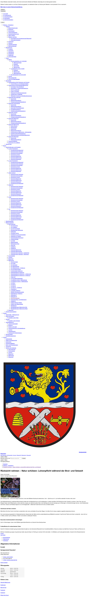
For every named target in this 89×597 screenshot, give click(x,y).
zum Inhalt (5, 13)
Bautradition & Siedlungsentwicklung (19, 88)
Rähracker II (14, 295)
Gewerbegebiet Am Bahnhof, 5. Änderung (20, 275)
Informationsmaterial (15, 40)
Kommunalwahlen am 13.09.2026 (19, 61)
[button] (10, 488)
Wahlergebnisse (17, 73)
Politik (7, 58)
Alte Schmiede (14, 262)
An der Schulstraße (15, 228)
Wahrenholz (11, 260)
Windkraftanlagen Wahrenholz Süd (19, 307)
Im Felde (13, 241)
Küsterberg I (14, 289)
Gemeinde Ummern (12, 112)
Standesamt (11, 52)
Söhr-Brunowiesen (15, 298)
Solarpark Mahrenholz (16, 250)
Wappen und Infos (12, 37)
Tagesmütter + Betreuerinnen (12, 314)
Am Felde (13, 263)
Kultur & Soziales (15, 91)
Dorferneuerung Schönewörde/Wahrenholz (18, 85)
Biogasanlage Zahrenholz (17, 230)
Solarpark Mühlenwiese (16, 251)
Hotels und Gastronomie (11, 340)
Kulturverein (8, 342)
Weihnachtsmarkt (12, 46)
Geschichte (13, 99)
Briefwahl (16, 64)
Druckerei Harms (15, 233)
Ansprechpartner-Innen (13, 34)
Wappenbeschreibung (16, 100)
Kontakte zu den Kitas (13, 317)
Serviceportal (11, 31)
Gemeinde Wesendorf (13, 136)
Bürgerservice (9, 47)
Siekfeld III (13, 248)
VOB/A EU (10, 185)
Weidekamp (13, 305)
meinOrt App (9, 144)
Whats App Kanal (5, 595)
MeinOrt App (3, 587)
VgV (9, 209)
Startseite (5, 464)
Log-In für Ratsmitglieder (14, 79)
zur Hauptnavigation (7, 16)
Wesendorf (10, 310)
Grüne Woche (14, 126)
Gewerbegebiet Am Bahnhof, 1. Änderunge (21, 274)
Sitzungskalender (12, 77)
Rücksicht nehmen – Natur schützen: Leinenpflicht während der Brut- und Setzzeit (22, 467)
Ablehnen (3, 9)
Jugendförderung (10, 322)
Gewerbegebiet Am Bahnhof (17, 272)
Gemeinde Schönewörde (14, 103)
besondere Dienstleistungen (17, 108)
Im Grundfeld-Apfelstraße (17, 278)
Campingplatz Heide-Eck (17, 271)
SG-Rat (10, 76)
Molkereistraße (14, 242)
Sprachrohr (10, 41)
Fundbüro (10, 49)
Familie (5, 313)
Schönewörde (11, 256)
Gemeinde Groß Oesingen (14, 97)
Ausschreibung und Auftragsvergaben (19, 84)
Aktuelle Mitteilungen (5, 582)
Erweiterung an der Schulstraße (18, 234)
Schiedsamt (11, 53)
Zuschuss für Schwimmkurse (15, 333)
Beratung (10, 325)
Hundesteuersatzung (16, 109)
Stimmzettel (16, 65)
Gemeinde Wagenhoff (13, 118)
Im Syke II (13, 284)
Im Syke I (13, 283)
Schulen (8, 319)
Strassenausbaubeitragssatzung (18, 102)
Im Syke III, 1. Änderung (16, 287)
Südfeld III (13, 301)
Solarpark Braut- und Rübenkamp (18, 299)
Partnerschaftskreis (12, 141)
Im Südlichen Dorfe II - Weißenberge (19, 281)
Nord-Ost (13, 245)
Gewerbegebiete (9, 221)
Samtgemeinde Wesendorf (17, 150)
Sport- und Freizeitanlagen (12, 345)
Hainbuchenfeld (14, 239)
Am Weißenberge (15, 266)
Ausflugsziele (9, 339)
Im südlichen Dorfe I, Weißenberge (19, 280)
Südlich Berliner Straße (16, 302)
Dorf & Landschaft (15, 90)
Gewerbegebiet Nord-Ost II (17, 237)
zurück (2, 533)
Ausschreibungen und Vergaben (13, 147)
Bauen (4, 145)
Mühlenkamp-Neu (15, 244)
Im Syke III (13, 286)
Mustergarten (14, 127)
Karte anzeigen (4, 562)
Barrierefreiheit (6, 537)
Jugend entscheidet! (13, 324)
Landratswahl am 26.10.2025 (17, 68)
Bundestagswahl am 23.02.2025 (18, 74)
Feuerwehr (10, 50)
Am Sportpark (14, 265)
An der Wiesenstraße (16, 269)
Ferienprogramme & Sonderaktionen (16, 328)
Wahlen (10, 59)
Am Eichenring (14, 225)
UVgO (9, 197)
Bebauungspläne (10, 222)
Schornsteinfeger (12, 56)
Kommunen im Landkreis (14, 142)
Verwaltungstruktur (12, 44)
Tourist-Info (8, 346)
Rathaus (8, 26)
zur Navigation (6, 18)
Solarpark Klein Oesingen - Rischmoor (20, 254)
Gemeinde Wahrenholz (13, 124)
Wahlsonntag (17, 67)
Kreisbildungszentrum (11, 336)
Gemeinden (8, 81)
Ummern (10, 257)
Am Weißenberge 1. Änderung (18, 268)
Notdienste (10, 55)
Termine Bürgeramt (12, 32)
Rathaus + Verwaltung (8, 25)
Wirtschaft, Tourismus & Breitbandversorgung (21, 96)
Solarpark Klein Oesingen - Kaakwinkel (20, 253)
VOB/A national (11, 173)
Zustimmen (3, 11)
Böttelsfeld (13, 231)
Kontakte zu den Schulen (14, 321)
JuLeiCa (10, 330)
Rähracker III (14, 296)
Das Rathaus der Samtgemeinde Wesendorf (21, 38)
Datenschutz (6, 539)
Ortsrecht (10, 43)
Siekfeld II (13, 247)
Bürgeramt (10, 29)
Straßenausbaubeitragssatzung (18, 111)
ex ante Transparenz (13, 148)
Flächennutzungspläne (11, 311)
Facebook (3, 590)
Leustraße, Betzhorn (15, 290)
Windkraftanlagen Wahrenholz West (19, 308)
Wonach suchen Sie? (5, 458)
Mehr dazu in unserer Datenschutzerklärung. (11, 7)
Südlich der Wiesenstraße (17, 304)
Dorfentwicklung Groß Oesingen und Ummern (18, 82)
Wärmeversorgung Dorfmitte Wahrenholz (20, 135)
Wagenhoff (10, 259)
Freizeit (5, 337)
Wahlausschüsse (17, 62)
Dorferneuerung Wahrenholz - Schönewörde (21, 132)
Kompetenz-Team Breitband (17, 87)
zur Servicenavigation (8, 19)
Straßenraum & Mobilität (16, 94)
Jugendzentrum (12, 331)
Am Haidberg (14, 227)
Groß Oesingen (11, 224)
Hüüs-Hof (13, 277)
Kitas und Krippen (10, 316)
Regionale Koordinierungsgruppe (18, 93)
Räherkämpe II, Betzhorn (16, 293)
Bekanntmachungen (13, 28)
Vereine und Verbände (11, 348)
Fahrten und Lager (12, 327)
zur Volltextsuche (7, 15)
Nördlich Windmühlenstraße (17, 292)
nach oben (3, 535)
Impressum (5, 540)
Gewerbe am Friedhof (16, 236)
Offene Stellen (11, 35)
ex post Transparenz (13, 161)
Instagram (3, 592)
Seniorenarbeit (9, 334)
